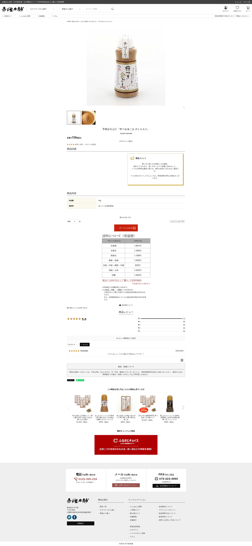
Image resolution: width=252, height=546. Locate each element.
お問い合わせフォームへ (128, 485)
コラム (55, 16)
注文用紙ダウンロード (168, 486)
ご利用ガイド (7, 16)
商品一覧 (103, 506)
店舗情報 (41, 16)
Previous (69, 408)
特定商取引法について (167, 513)
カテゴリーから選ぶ (107, 510)
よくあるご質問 (25, 16)
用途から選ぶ (105, 513)
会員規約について (165, 506)
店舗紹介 (80, 523)
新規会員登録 (135, 526)
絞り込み (85, 344)
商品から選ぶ (75, 21)
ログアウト (134, 530)
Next (183, 408)
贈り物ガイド (135, 513)
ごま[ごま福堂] (84, 21)
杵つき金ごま (92, 21)
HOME (68, 21)
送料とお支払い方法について (170, 520)
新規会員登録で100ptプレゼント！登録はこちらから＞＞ (232, 16)
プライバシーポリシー (167, 510)
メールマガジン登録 (137, 533)
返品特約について (127, 305)
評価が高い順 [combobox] (71, 344)
